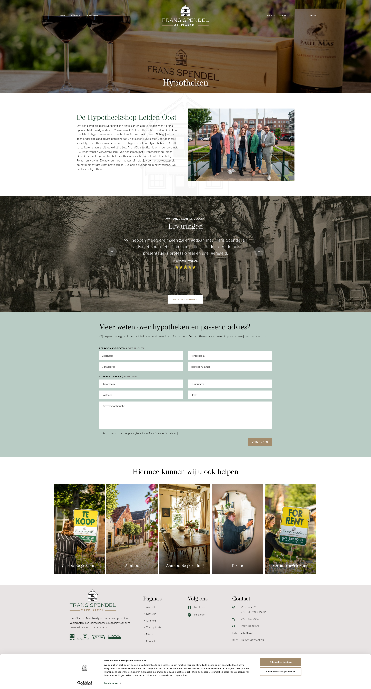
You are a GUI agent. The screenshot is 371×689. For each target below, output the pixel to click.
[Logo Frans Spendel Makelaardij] (185, 15)
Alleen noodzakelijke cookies (280, 671)
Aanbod (76, 15)
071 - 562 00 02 (250, 618)
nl (312, 15)
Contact (150, 641)
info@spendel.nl (250, 625)
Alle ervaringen (185, 299)
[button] (60, 15)
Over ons (151, 620)
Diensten (151, 613)
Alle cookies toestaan (281, 662)
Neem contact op (280, 15)
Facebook (199, 607)
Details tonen (111, 683)
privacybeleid (135, 433)
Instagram (199, 614)
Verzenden (260, 442)
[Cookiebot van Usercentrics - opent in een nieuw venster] (85, 683)
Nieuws (150, 634)
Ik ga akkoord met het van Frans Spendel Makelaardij (140, 433)
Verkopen (92, 15)
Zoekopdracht (154, 627)
